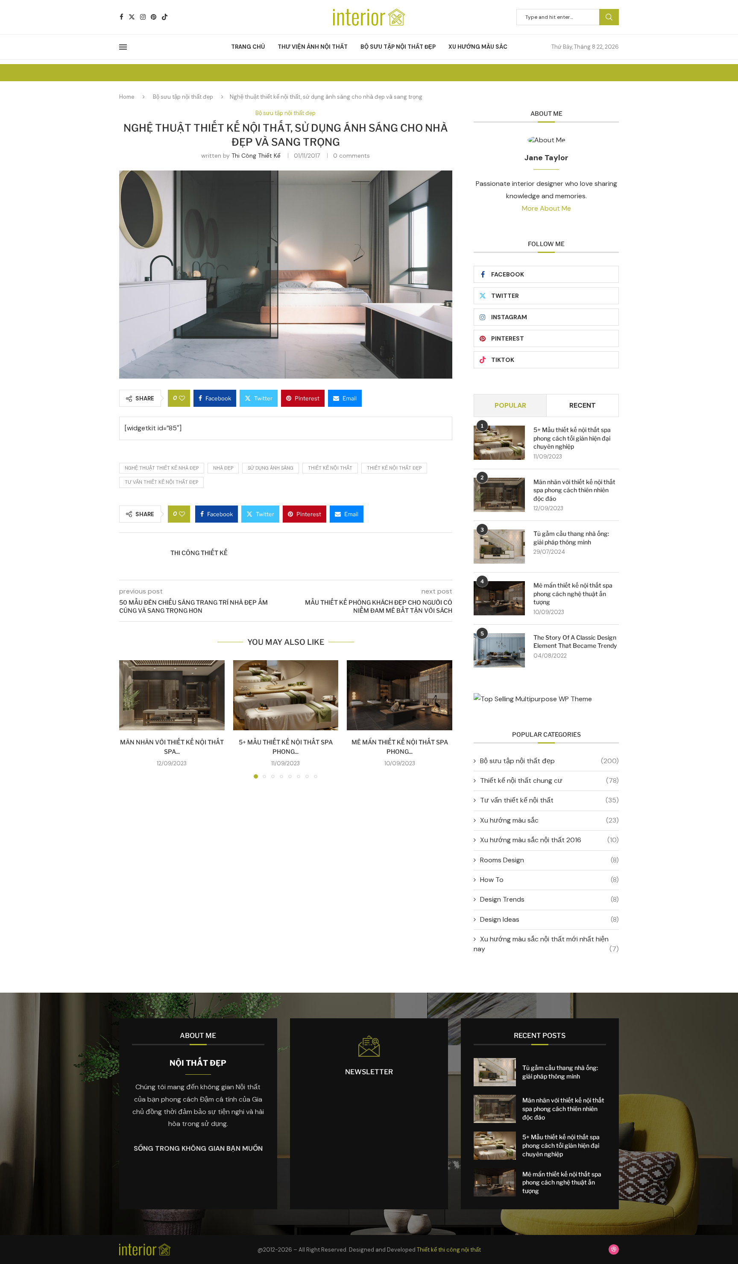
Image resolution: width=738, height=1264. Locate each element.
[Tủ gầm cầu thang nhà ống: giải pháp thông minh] (499, 546)
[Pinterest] (153, 17)
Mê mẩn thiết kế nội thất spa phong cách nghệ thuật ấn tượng (572, 594)
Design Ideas (549, 919)
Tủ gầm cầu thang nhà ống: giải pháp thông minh (571, 538)
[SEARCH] (609, 17)
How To (549, 879)
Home (127, 96)
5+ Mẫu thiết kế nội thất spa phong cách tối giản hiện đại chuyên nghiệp (572, 438)
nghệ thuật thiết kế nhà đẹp (162, 468)
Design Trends (549, 899)
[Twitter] (131, 17)
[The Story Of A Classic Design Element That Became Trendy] (499, 650)
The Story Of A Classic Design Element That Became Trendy (575, 642)
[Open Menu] (123, 47)
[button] (130, 719)
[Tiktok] (164, 17)
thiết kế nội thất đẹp (394, 468)
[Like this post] (182, 398)
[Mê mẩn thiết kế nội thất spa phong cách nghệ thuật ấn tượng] (399, 695)
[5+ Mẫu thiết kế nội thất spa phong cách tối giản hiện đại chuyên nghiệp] (286, 695)
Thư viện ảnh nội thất (313, 46)
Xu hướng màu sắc (477, 46)
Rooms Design (549, 859)
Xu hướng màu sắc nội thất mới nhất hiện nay (546, 944)
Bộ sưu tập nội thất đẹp (398, 46)
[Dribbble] (614, 1249)
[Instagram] (143, 17)
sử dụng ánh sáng (270, 468)
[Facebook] (121, 17)
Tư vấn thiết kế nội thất (549, 800)
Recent (582, 405)
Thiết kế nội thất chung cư (549, 780)
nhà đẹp (223, 468)
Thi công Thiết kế (256, 155)
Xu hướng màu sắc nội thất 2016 (549, 839)
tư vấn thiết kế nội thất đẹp (161, 482)
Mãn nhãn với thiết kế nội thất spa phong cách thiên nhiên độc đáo (574, 490)
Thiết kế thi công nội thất (449, 1249)
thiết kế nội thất (330, 468)
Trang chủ (248, 46)
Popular (510, 405)
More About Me (546, 208)
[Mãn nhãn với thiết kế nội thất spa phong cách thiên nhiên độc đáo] (172, 695)
